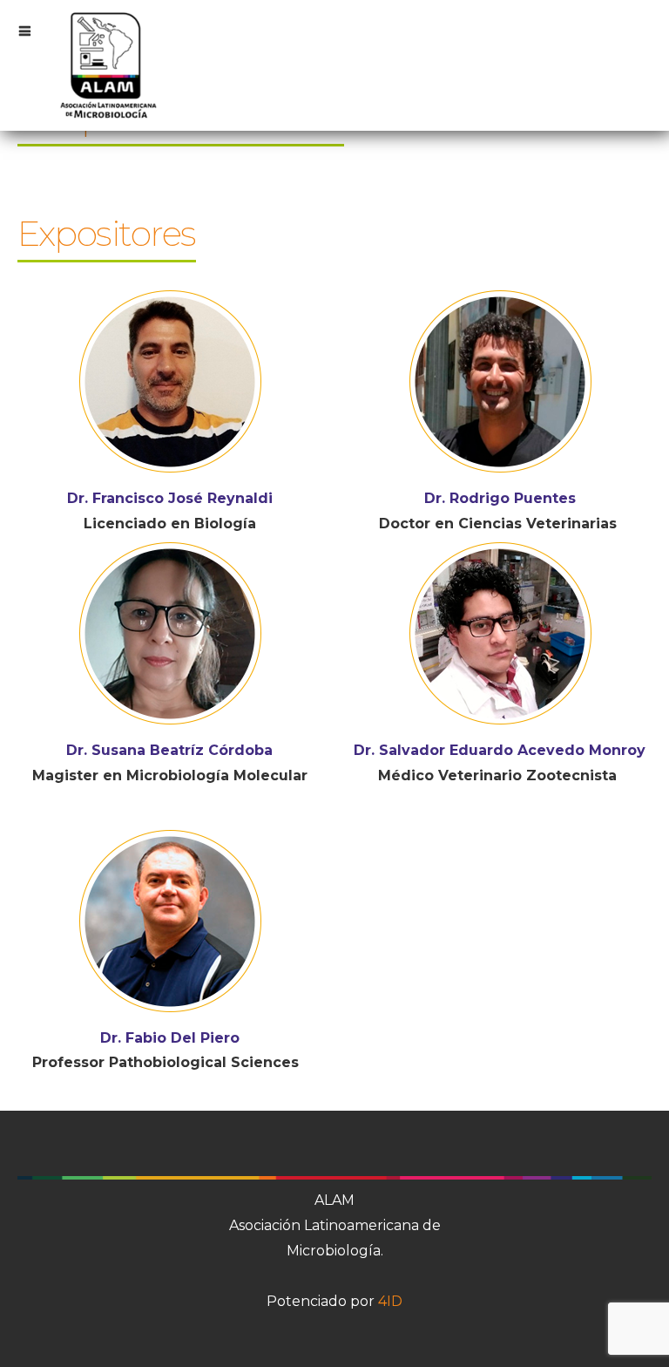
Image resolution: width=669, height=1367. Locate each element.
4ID (390, 1301)
